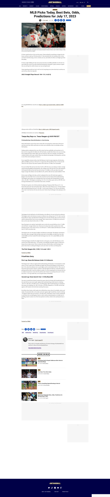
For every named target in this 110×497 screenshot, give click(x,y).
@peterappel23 (39, 340)
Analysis (55, 9)
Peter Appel (45, 20)
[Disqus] (55, 460)
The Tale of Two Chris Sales (44, 372)
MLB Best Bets (28, 332)
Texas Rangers (50, 332)
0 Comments (69, 20)
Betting (40, 392)
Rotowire (42, 132)
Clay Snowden (47, 385)
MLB (23, 332)
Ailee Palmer (46, 373)
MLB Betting (35, 332)
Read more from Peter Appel (34, 347)
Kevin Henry (45, 363)
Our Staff (56, 491)
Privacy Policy (65, 491)
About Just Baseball (46, 491)
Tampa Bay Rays (43, 332)
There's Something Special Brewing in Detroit (49, 383)
